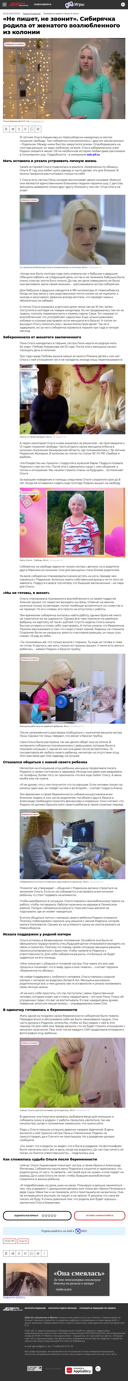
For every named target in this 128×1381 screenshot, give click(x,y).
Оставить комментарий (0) (100, 1216)
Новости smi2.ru (14, 1297)
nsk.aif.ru (93, 154)
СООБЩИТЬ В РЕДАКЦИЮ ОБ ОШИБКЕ (97, 1308)
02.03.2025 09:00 (11, 13)
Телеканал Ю (37, 121)
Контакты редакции (35, 1308)
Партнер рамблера (53, 1369)
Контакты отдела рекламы (62, 1308)
